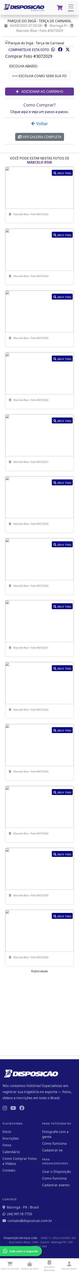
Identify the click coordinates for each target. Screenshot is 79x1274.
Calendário (11, 1152)
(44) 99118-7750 (19, 1214)
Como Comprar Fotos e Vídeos (20, 1161)
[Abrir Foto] (39, 187)
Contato (9, 1170)
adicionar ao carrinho (41, 91)
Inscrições (11, 1138)
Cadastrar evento (56, 1185)
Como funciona (54, 1143)
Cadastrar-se (52, 1150)
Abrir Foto (63, 173)
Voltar (41, 123)
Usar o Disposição (56, 1171)
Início (7, 1131)
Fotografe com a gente (55, 1134)
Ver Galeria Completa (41, 137)
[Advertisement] (39, 1013)
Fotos (7, 1145)
